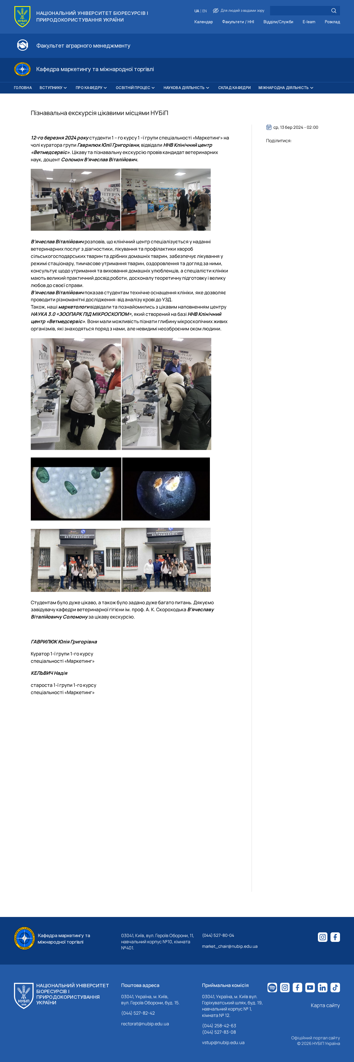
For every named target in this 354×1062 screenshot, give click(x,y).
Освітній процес (133, 87)
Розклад (332, 22)
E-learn (309, 22)
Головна (23, 87)
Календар (203, 22)
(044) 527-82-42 (138, 1013)
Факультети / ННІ (238, 22)
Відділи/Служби (278, 22)
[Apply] (334, 10)
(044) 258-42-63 (219, 1026)
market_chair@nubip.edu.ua (229, 946)
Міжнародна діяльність (284, 87)
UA (196, 11)
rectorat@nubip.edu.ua (145, 1024)
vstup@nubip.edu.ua (223, 1042)
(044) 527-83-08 (219, 1032)
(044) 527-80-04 (218, 935)
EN (204, 11)
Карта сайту (325, 1005)
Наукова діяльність (184, 87)
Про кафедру (89, 87)
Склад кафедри (234, 87)
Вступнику (51, 87)
